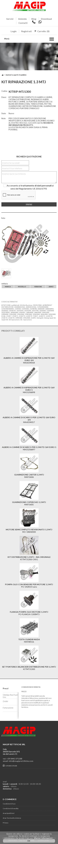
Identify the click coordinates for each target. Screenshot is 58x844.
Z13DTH (22, 316)
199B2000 (28, 314)
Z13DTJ (15, 316)
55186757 (12, 310)
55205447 (42, 310)
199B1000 (18, 318)
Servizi (9, 18)
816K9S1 (22, 312)
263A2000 (44, 314)
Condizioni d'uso (9, 804)
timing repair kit (50, 318)
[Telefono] (34, 23)
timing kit (40, 318)
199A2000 (12, 314)
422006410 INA (19, 307)
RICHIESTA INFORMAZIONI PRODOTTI (31, 124)
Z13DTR (11, 318)
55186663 (4, 310)
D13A (3, 316)
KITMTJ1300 (5, 305)
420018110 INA (31, 307)
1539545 (18, 309)
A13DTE (29, 316)
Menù (6, 39)
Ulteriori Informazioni (43, 838)
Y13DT (35, 316)
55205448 (50, 310)
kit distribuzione (26, 305)
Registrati (26, 31)
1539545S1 (25, 309)
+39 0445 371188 (11, 766)
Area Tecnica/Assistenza (12, 818)
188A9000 (37, 312)
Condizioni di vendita (10, 808)
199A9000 (20, 314)
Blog (33, 18)
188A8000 (29, 312)
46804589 (41, 309)
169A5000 (51, 314)
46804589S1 (49, 309)
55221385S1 (5, 312)
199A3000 (26, 318)
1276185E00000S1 (7, 309)
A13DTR (49, 316)
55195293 (20, 310)
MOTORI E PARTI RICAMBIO (16, 75)
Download (46, 18)
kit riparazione (14, 320)
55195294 (27, 310)
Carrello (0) (43, 31)
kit (21, 320)
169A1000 (45, 312)
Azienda (22, 18)
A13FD (33, 318)
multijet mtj (15, 305)
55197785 (35, 310)
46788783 (33, 309)
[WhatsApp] (40, 23)
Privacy (5, 823)
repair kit (4, 320)
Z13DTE (4, 318)
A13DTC (42, 316)
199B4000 (4, 314)
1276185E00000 (42, 307)
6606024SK (14, 312)
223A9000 (36, 314)
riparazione (27, 320)
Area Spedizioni (8, 813)
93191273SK (37, 305)
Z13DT (9, 316)
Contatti (22, 23)
